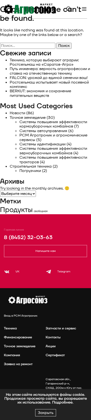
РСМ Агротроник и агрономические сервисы (53, 137)
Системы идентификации (42, 144)
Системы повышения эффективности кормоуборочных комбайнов (53, 124)
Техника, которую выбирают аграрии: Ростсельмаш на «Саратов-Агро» (44, 62)
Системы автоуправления (43, 131)
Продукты (16, 209)
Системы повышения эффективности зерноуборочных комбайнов (53, 151)
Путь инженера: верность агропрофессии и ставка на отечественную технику (50, 71)
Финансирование (18, 337)
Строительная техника (31, 166)
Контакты (53, 337)
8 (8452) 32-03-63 (28, 237)
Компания (12, 355)
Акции (51, 346)
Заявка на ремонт (18, 364)
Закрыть (45, 412)
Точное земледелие (28, 117)
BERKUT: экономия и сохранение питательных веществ (40, 93)
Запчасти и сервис (61, 328)
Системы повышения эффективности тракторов (53, 159)
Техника (10, 328)
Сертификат (55, 355)
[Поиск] (69, 9)
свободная (41, 211)
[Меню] (84, 9)
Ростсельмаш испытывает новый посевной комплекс (49, 84)
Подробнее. (63, 402)
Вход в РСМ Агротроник (20, 316)
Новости (17, 113)
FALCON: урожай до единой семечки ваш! (49, 77)
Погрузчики (30, 170)
